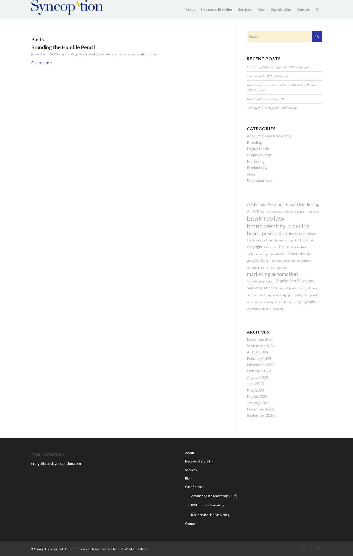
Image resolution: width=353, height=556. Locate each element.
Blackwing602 (274, 211)
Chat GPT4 (304, 240)
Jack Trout (253, 267)
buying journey (284, 240)
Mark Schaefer (289, 288)
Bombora (313, 211)
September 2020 (260, 415)
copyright (254, 247)
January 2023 (258, 402)
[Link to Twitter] (318, 548)
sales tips (252, 302)
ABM (253, 204)
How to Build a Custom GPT (266, 98)
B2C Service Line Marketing (210, 515)
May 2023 (255, 390)
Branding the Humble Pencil (63, 47)
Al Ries (258, 211)
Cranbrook (270, 247)
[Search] (317, 9)
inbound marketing (283, 260)
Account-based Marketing (269, 136)
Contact (190, 524)
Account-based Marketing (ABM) (214, 496)
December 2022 (260, 409)
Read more (40, 62)
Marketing (106, 54)
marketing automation (272, 274)
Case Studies (194, 487)
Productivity (257, 167)
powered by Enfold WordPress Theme (125, 548)
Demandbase (299, 247)
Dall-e (284, 247)
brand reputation (302, 234)
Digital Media (88, 54)
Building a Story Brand (260, 240)
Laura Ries (267, 267)
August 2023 (257, 377)
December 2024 (260, 339)
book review (265, 218)
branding (298, 226)
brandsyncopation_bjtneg (140, 54)
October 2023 (259, 371)
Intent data (304, 260)
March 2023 (257, 396)
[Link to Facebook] (311, 548)
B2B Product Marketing (207, 505)
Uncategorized (259, 180)
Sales (251, 174)
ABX (263, 205)
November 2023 (260, 364)
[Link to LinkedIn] (303, 548)
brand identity (266, 226)
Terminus (289, 302)
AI (249, 211)
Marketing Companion (260, 281)
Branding (71, 54)
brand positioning (267, 233)
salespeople (311, 295)
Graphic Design (259, 154)
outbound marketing (259, 295)
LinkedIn (281, 267)
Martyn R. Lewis (309, 288)
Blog (188, 478)
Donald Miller (277, 254)
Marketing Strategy (295, 280)
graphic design (258, 260)
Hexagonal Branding (199, 461)
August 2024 (257, 352)
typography (306, 301)
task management (271, 302)
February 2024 (259, 358)
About (189, 453)
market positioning (262, 288)
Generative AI (299, 254)
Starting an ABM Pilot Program (268, 76)
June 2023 (255, 383)
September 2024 (260, 345)
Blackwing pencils (295, 211)
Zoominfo (278, 308)
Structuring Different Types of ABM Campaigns (278, 66)
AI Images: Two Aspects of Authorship (272, 107)
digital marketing (257, 254)
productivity (295, 295)
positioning (279, 295)
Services (191, 470)
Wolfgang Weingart (259, 308)
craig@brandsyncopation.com (56, 463)
